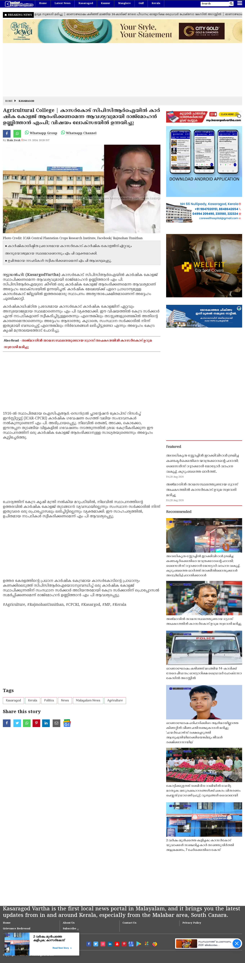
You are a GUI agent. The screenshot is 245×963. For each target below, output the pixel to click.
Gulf (141, 3)
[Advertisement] (118, 70)
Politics (49, 700)
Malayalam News (88, 700)
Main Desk (13, 140)
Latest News (63, 3)
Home (43, 3)
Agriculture (115, 700)
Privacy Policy (191, 923)
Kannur (105, 3)
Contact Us (129, 923)
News (65, 700)
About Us (69, 923)
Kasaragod (85, 3)
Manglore (124, 3)
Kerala (156, 3)
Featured (173, 447)
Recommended (178, 512)
